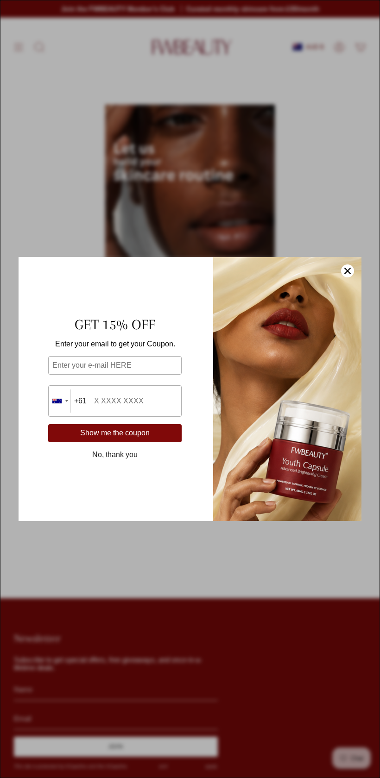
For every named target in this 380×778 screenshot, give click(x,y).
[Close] (347, 270)
